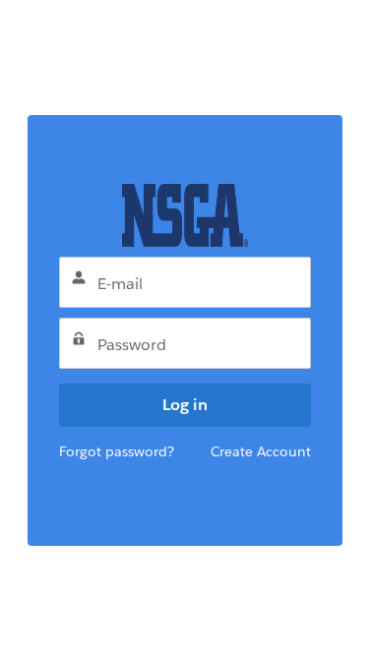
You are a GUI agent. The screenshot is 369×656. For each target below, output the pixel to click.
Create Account (261, 451)
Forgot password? (116, 451)
